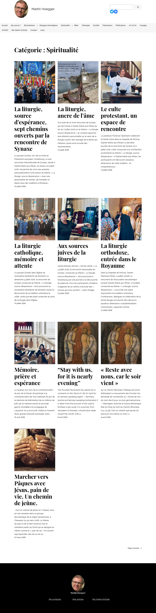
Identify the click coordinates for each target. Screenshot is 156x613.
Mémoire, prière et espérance (27, 376)
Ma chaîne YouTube (101, 599)
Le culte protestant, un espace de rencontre (119, 119)
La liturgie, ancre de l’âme (76, 112)
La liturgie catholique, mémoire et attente (29, 255)
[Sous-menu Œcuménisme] (37, 25)
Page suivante (135, 548)
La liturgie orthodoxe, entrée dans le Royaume (118, 255)
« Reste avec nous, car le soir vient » (121, 376)
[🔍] (138, 7)
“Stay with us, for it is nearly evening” (75, 376)
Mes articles (78, 599)
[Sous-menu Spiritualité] (72, 25)
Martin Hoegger (43, 9)
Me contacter (55, 599)
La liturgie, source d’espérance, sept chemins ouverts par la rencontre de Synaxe (31, 129)
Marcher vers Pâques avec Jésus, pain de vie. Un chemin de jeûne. (33, 489)
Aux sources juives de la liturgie (73, 252)
